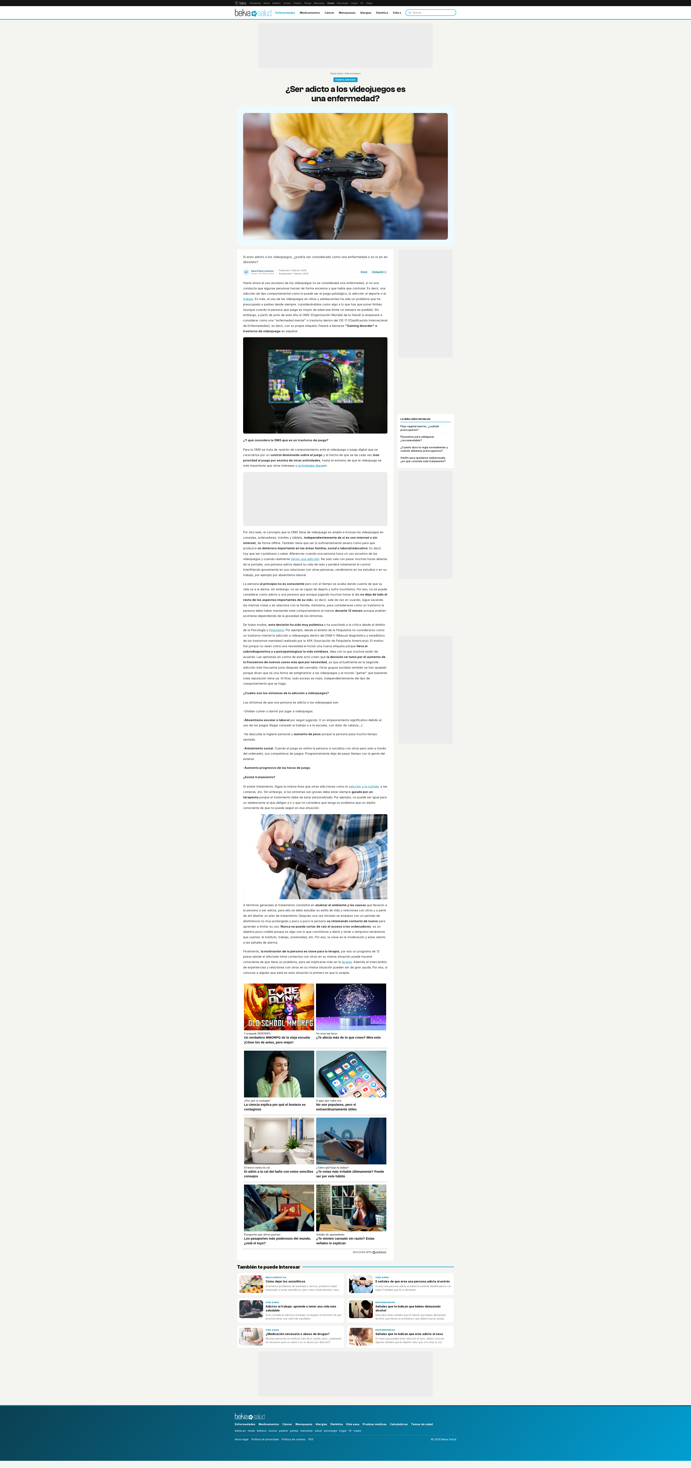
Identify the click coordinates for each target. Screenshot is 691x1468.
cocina (272, 1430)
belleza (261, 1430)
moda (251, 1430)
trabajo (248, 299)
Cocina (287, 3)
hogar (343, 1430)
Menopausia (347, 12)
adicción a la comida (364, 786)
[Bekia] (240, 3)
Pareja (307, 3)
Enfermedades (285, 12)
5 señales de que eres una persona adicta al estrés (412, 1281)
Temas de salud (422, 1424)
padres (283, 1430)
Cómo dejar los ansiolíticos (285, 1281)
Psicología (342, 3)
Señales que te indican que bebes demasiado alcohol (408, 1308)
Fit (362, 3)
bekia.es (240, 1430)
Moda (267, 3)
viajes (357, 1430)
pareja (294, 1430)
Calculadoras (399, 1424)
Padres (297, 3)
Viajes (369, 3)
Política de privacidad (265, 1439)
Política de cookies (294, 1439)
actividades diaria (310, 465)
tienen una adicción (305, 559)
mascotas (306, 1430)
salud (318, 1430)
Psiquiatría (276, 630)
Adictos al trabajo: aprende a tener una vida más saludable (301, 1308)
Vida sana (399, 12)
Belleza (277, 3)
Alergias (365, 12)
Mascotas (319, 3)
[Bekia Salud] (253, 13)
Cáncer (329, 12)
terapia (347, 962)
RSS (310, 1439)
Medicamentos (310, 12)
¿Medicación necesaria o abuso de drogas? (297, 1334)
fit (350, 1430)
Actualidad (255, 3)
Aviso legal (242, 1439)
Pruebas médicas (375, 1424)
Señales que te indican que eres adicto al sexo (409, 1334)
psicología (330, 1430)
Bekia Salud (336, 73)
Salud (330, 3)
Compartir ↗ (379, 272)
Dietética (382, 12)
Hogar (354, 3)
